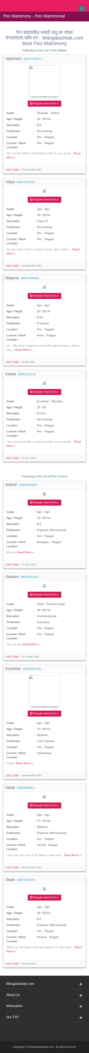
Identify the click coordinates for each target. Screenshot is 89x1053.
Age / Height (14, 119)
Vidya (20, 182)
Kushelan (23, 669)
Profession (13, 131)
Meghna (22, 278)
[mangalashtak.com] (23, 4)
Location (12, 137)
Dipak (20, 787)
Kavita (20, 374)
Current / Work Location (16, 145)
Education (12, 125)
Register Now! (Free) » (46, 103)
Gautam (22, 577)
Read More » (23, 349)
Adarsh (21, 485)
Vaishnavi (23, 59)
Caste (10, 113)
